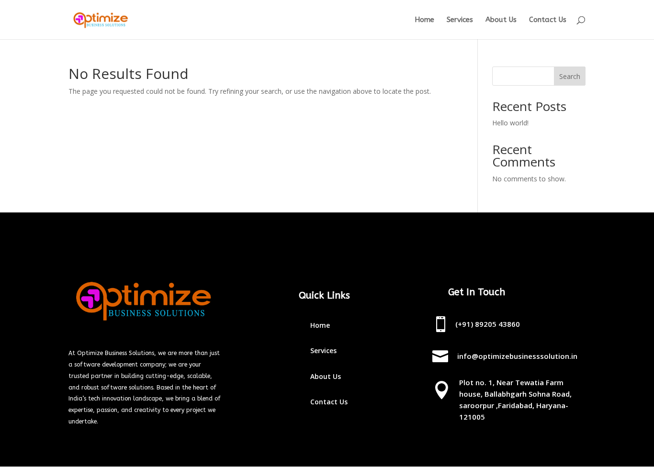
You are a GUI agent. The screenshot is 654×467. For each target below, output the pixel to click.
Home (424, 20)
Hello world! (510, 122)
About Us (501, 20)
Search (569, 76)
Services (460, 20)
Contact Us (547, 20)
